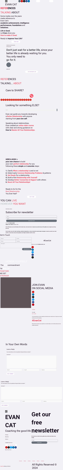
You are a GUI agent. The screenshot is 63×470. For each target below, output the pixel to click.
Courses (20, 460)
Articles (29, 460)
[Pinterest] (33, 304)
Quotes (33, 460)
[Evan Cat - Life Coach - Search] (38, 1)
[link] (1, 75)
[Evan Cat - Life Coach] (6, 1)
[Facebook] (33, 302)
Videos (38, 460)
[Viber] (31, 96)
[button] (1, 100)
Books (25, 460)
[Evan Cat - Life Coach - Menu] (51, 1)
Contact (42, 460)
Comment (9, 354)
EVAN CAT (11, 4)
